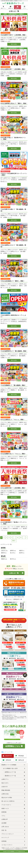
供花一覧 (4, 830)
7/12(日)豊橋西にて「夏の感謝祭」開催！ (13, 385)
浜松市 (4, 550)
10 (17, 537)
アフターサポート (6, 805)
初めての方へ (5, 783)
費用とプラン (3, 8)
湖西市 (21, 550)
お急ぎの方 (8, 755)
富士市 (12, 553)
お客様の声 (5, 819)
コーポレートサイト (7, 845)
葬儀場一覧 (10, 8)
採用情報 (4, 841)
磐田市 (3, 553)
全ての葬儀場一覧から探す (10, 768)
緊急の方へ (17, 8)
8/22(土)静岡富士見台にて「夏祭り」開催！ (14, 103)
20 (20, 537)
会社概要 (4, 823)
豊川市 (13, 559)
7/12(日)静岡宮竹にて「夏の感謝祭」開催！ (14, 351)
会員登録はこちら (12, 746)
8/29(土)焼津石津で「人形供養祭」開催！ (13, 69)
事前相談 (21, 755)
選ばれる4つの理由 (7, 797)
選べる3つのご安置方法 (8, 801)
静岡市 (13, 550)
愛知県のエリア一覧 (10, 775)
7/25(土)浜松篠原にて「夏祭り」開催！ (13, 281)
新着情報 (4, 812)
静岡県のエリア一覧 (10, 772)
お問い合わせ (5, 826)
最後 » (14, 540)
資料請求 (8, 760)
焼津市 (21, 553)
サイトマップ (5, 837)
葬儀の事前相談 (6, 790)
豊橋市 (4, 559)
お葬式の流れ (5, 794)
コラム (3, 815)
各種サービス (5, 808)
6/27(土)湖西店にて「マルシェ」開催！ (13, 419)
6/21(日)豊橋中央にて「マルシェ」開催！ (13, 453)
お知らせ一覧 (14, 573)
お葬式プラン (5, 779)
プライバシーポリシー (8, 834)
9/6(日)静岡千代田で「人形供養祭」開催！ (14, 35)
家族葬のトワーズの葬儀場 (9, 764)
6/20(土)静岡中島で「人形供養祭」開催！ (13, 488)
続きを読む (14, 44)
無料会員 (21, 760)
